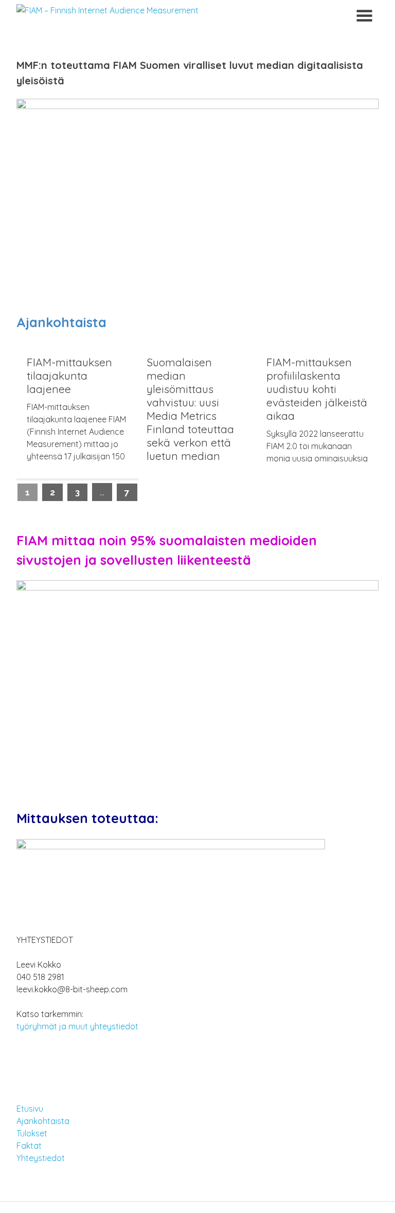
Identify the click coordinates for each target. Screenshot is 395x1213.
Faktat (29, 1145)
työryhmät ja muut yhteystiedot (77, 1026)
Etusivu (29, 1108)
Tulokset (31, 1133)
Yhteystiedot (40, 1158)
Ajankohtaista (42, 1121)
